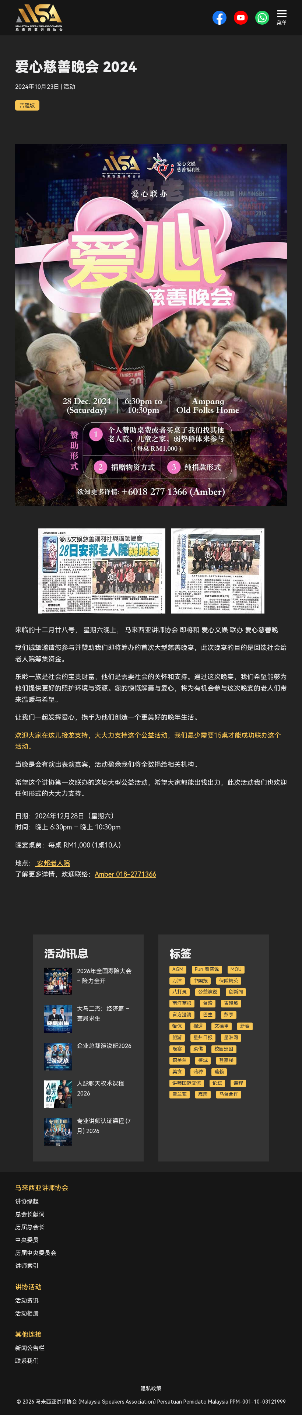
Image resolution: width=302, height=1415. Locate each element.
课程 (238, 1083)
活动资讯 (27, 1300)
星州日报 (203, 1037)
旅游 (177, 1037)
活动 (69, 86)
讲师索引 (27, 1265)
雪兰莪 (179, 1094)
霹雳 (203, 1094)
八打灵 (179, 992)
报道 (198, 1026)
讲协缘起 (27, 1201)
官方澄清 (182, 1014)
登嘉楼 (226, 1060)
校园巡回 (223, 1049)
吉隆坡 (27, 105)
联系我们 (27, 1361)
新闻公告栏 (30, 1348)
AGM (177, 969)
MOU (236, 969)
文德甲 (221, 1026)
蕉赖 (219, 1072)
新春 (245, 1026)
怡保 (177, 1026)
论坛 (217, 1083)
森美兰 (179, 1060)
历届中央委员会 (35, 1253)
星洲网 (231, 1037)
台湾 (208, 1003)
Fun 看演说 (207, 969)
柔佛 (198, 1049)
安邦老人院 (52, 863)
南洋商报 (182, 1003)
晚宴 (177, 1049)
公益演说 (207, 992)
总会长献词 (30, 1214)
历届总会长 (30, 1227)
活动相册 (27, 1313)
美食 (177, 1072)
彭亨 (228, 1014)
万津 (177, 980)
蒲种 (198, 1072)
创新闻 (236, 992)
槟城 (203, 1060)
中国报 (200, 980)
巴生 (208, 1014)
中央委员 (27, 1240)
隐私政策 (151, 1388)
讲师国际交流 (186, 1083)
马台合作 (228, 1094)
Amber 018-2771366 (125, 874)
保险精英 (228, 980)
